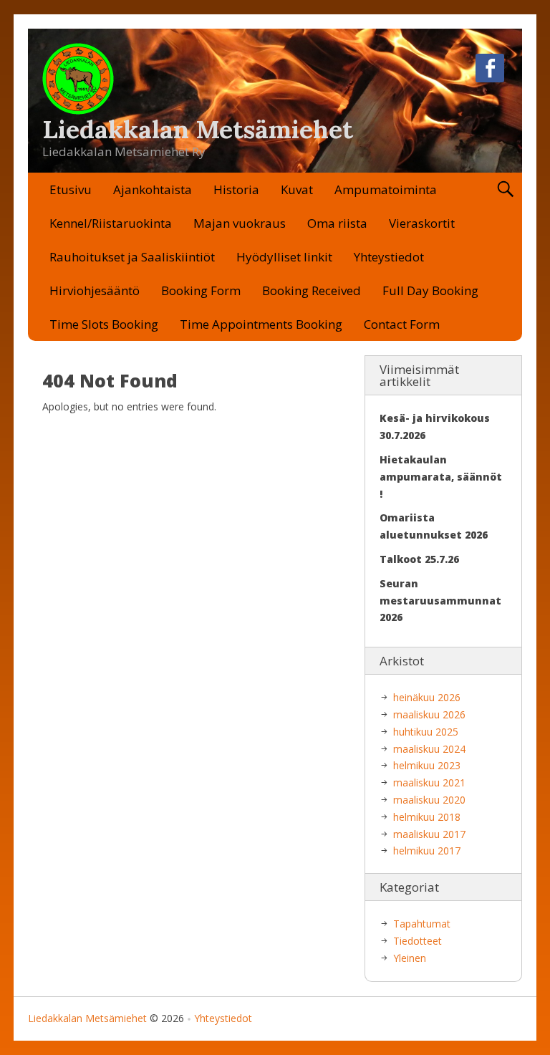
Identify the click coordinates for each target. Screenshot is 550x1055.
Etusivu (70, 189)
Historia (236, 189)
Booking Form (201, 290)
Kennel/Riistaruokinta (110, 223)
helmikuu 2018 (426, 817)
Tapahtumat (421, 923)
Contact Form (402, 324)
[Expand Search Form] (505, 189)
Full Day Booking (430, 290)
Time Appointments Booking (261, 324)
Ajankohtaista (152, 189)
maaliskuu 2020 (429, 799)
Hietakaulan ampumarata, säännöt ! (441, 477)
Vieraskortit (422, 223)
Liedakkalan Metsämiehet (197, 129)
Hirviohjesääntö (94, 290)
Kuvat (297, 189)
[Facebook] (490, 70)
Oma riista (337, 223)
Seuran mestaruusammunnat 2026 (440, 601)
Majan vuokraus (239, 223)
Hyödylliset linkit (284, 257)
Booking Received (311, 290)
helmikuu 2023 (426, 765)
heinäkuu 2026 (426, 697)
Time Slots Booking (103, 324)
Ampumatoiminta (385, 189)
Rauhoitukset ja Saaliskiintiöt (132, 257)
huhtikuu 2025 (425, 731)
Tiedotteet (417, 941)
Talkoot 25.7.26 (419, 559)
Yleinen (409, 958)
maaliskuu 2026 (429, 714)
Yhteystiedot (389, 257)
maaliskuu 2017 (429, 834)
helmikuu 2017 (426, 850)
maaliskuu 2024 (429, 749)
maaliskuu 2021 (429, 782)
